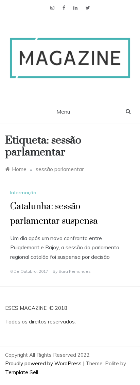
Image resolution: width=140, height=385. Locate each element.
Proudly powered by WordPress (44, 363)
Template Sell (21, 372)
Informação (23, 192)
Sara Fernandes (74, 271)
